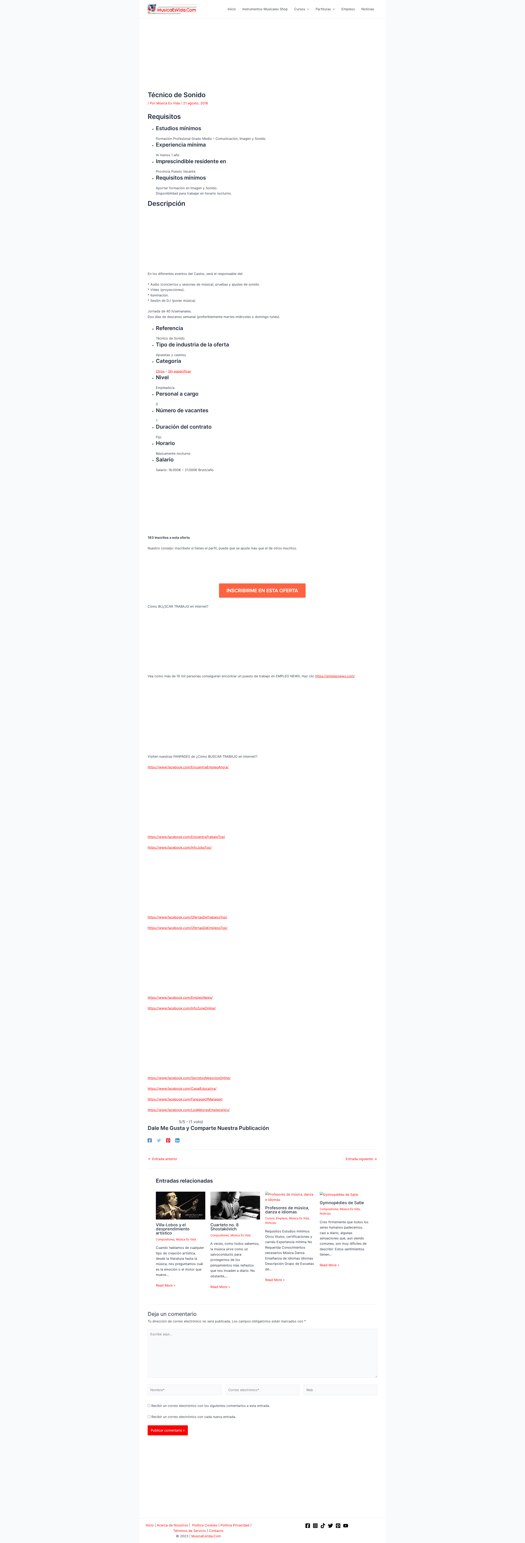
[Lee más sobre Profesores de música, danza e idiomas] (290, 1197)
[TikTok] (322, 1525)
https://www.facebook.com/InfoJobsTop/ (180, 847)
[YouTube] (345, 1525)
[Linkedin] (177, 1140)
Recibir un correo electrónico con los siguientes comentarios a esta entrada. (210, 1406)
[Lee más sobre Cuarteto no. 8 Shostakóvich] (235, 1205)
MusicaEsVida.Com (206, 1536)
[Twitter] (159, 1140)
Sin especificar (179, 371)
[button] (307, 9)
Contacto (216, 1531)
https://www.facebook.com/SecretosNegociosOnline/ (189, 1078)
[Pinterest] (168, 1140)
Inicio (150, 1525)
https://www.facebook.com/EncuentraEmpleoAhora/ (188, 767)
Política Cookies (204, 1525)
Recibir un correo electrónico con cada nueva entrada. (193, 1417)
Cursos (269, 1218)
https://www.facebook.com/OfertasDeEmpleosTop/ (187, 928)
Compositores (165, 1239)
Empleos (281, 1218)
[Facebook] (150, 1140)
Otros (160, 371)
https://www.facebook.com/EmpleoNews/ (180, 997)
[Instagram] (315, 1525)
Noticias (270, 1222)
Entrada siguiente (361, 1158)
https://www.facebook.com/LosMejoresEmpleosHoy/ (189, 1110)
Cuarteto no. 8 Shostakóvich (224, 1226)
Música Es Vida (186, 1239)
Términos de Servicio (189, 1531)
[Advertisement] (262, 60)
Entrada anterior (162, 1158)
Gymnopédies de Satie (342, 1202)
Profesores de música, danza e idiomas (287, 1209)
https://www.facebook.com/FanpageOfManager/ (185, 1099)
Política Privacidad (234, 1525)
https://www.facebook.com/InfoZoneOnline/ (182, 1008)
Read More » (166, 1285)
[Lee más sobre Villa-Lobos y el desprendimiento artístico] (180, 1205)
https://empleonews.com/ (335, 676)
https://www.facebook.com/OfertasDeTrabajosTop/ (187, 917)
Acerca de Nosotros (172, 1525)
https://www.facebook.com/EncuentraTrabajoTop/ (186, 837)
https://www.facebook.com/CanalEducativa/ (182, 1088)
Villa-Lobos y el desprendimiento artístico (172, 1229)
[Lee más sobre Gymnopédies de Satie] (339, 1194)
